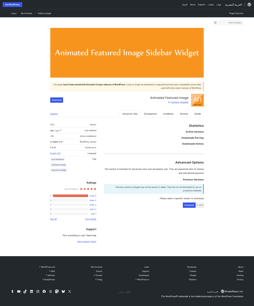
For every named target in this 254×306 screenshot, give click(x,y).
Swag (98, 279)
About (240, 267)
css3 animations (57, 159)
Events (99, 271)
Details (197, 113)
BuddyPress (48, 279)
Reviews (184, 113)
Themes (192, 271)
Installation (168, 113)
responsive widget (58, 170)
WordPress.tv (142, 279)
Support (54, 113)
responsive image (58, 165)
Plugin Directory (236, 13)
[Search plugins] (215, 22)
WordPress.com (47, 267)
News (241, 271)
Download (56, 100)
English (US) (55, 153)
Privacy (240, 279)
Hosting (240, 275)
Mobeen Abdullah (179, 102)
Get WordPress (12, 4)
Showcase (191, 267)
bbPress (50, 275)
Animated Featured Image (169, 98)
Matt (52, 271)
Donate (97, 275)
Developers (144, 275)
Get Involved (96, 267)
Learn (146, 267)
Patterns (192, 279)
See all (53, 219)
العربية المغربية (212, 292)
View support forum (86, 241)
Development (150, 113)
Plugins (193, 275)
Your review (90, 219)
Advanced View (130, 113)
